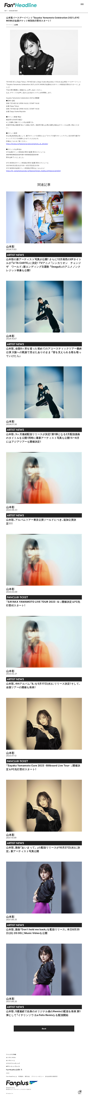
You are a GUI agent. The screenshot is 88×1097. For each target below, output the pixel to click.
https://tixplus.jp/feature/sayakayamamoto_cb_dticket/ (27, 144)
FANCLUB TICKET (13, 10)
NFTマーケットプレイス (13, 1066)
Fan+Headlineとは (11, 1076)
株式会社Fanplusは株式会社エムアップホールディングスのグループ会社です (18, 1088)
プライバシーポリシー (37, 1076)
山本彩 (16, 25)
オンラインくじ (10, 1060)
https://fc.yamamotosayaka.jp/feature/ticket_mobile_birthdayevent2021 (33, 171)
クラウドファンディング (13, 1063)
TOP (5, 10)
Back (44, 1028)
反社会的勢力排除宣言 (51, 1076)
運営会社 (27, 1076)
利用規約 (20, 1076)
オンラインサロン (11, 1057)
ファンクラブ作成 (11, 1054)
